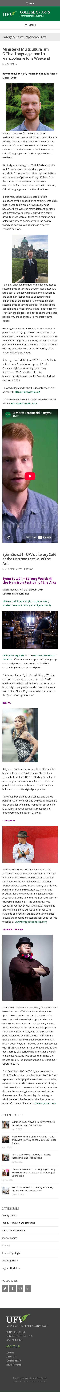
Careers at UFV (13, 1360)
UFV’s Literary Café (13, 655)
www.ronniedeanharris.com (31, 921)
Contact (10, 1352)
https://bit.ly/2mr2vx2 (24, 403)
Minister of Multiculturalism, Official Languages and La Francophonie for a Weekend (26, 53)
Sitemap (34, 1381)
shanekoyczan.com (45, 1103)
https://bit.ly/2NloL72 (27, 391)
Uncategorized (10, 1260)
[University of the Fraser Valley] (9, 14)
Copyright (17, 1381)
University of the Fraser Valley (27, 1325)
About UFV (11, 1356)
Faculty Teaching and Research (19, 1222)
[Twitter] (5, 1288)
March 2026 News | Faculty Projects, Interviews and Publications (32, 1189)
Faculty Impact (10, 1215)
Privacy (26, 1381)
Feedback (43, 1381)
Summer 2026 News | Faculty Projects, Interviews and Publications (33, 1123)
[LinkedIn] (28, 1288)
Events (17, 1364)
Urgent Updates (11, 1268)
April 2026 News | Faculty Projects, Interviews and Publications (31, 1156)
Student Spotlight (11, 1253)
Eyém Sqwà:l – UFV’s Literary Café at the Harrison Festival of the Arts (29, 559)
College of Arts (35, 12)
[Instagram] (20, 1288)
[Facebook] (12, 1288)
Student (6, 1245)
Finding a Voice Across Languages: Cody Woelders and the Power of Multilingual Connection (33, 1172)
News (9, 1364)
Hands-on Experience (13, 1230)
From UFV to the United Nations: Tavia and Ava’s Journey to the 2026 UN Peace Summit (34, 1140)
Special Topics (9, 1237)
